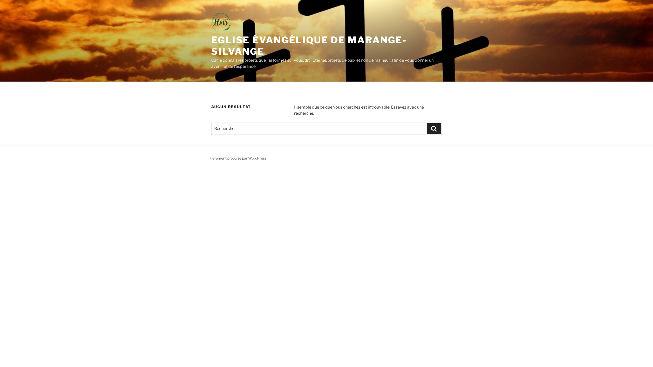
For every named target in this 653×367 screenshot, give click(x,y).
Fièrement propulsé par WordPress (238, 158)
